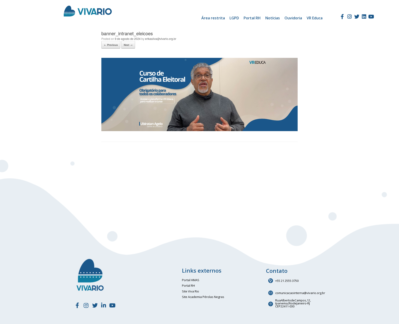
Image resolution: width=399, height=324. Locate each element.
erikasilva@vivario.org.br (160, 39)
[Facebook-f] (342, 17)
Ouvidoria (293, 18)
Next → (128, 45)
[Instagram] (350, 17)
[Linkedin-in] (103, 305)
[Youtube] (371, 17)
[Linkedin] (364, 17)
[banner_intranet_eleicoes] (199, 130)
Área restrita (213, 18)
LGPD (234, 18)
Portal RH (252, 18)
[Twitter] (357, 17)
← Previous (111, 45)
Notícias (272, 18)
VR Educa (315, 18)
